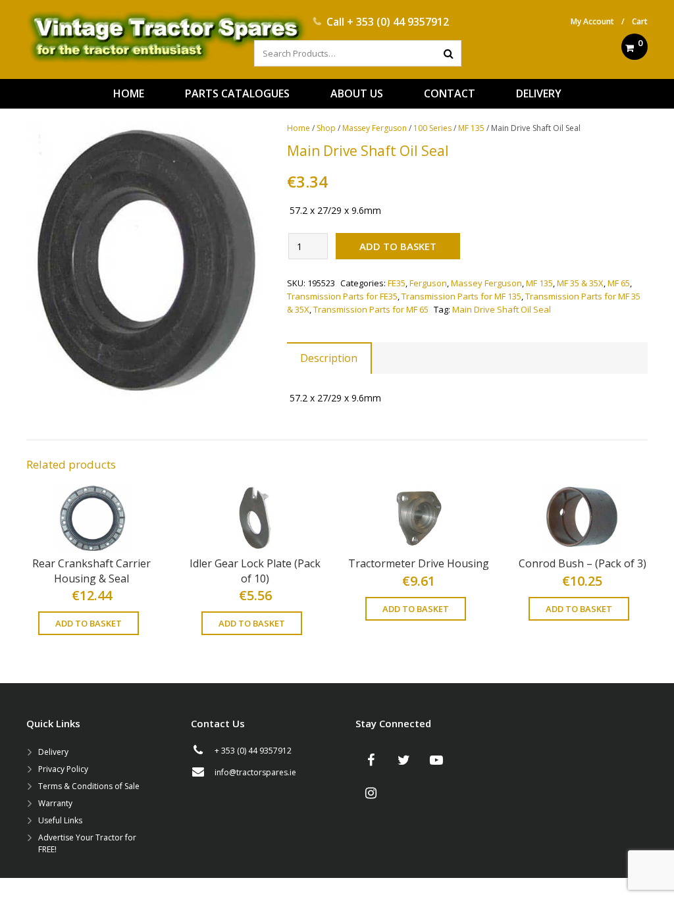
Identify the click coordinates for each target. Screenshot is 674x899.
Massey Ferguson (374, 128)
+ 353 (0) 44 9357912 (398, 21)
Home (298, 128)
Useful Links (60, 820)
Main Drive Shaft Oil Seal (501, 309)
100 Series (432, 128)
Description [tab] (328, 358)
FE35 (396, 283)
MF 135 (471, 128)
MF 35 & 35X (580, 283)
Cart (640, 21)
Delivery (53, 752)
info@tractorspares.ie (255, 772)
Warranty (55, 803)
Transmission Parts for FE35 (342, 296)
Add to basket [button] (88, 623)
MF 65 (619, 283)
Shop (326, 128)
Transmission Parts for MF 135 (461, 296)
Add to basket (397, 246)
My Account (592, 21)
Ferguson (428, 283)
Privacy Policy (63, 769)
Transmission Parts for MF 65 (370, 309)
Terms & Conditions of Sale (89, 786)
